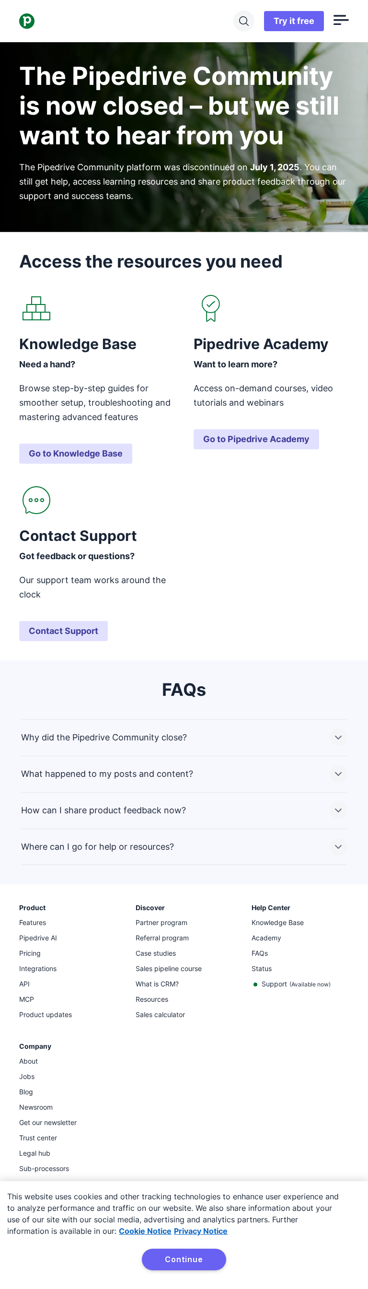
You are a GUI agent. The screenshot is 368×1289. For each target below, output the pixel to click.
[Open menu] (341, 21)
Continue (184, 1259)
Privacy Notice (201, 1231)
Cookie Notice (145, 1231)
